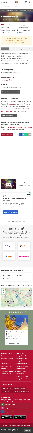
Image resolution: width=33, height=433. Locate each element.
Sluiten (27, 430)
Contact (3, 361)
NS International (6, 388)
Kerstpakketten (20, 368)
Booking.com (5, 391)
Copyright (4, 425)
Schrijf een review (21, 20)
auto (12, 104)
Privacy (29, 425)
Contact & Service (6, 353)
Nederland (11, 24)
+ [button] (3, 290)
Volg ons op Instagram (11, 408)
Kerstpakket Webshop (22, 366)
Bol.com (4, 196)
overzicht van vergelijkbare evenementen (19, 127)
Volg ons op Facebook (11, 412)
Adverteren (4, 368)
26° (21, 33)
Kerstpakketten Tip (21, 363)
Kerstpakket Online (21, 358)
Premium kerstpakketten (22, 376)
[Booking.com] (9, 246)
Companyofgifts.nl (21, 371)
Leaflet (16, 306)
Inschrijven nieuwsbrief (11, 404)
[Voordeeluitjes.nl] (24, 256)
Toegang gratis (23, 24)
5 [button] (24, 221)
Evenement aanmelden (7, 356)
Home (16, 2)
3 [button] (16, 221)
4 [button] (20, 221)
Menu (5, 2)
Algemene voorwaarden (14, 425)
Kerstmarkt (6, 33)
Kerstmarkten (20, 373)
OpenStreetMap (23, 306)
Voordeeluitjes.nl (24, 391)
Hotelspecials (14, 391)
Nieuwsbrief (4, 363)
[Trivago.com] (9, 256)
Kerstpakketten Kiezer (22, 356)
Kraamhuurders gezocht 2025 (9, 371)
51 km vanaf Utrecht (24, 30)
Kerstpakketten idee (21, 361)
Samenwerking (20, 353)
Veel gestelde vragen (7, 358)
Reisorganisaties (7, 384)
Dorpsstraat (28, 285)
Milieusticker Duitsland (19, 388)
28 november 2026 (15, 335)
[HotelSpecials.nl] (24, 246)
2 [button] (13, 221)
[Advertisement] (16, 156)
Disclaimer (23, 425)
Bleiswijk (5, 24)
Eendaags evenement (9, 30)
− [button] (3, 293)
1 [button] (9, 221)
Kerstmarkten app (6, 373)
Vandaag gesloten (24, 27)
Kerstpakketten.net (21, 379)
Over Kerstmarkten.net (7, 366)
